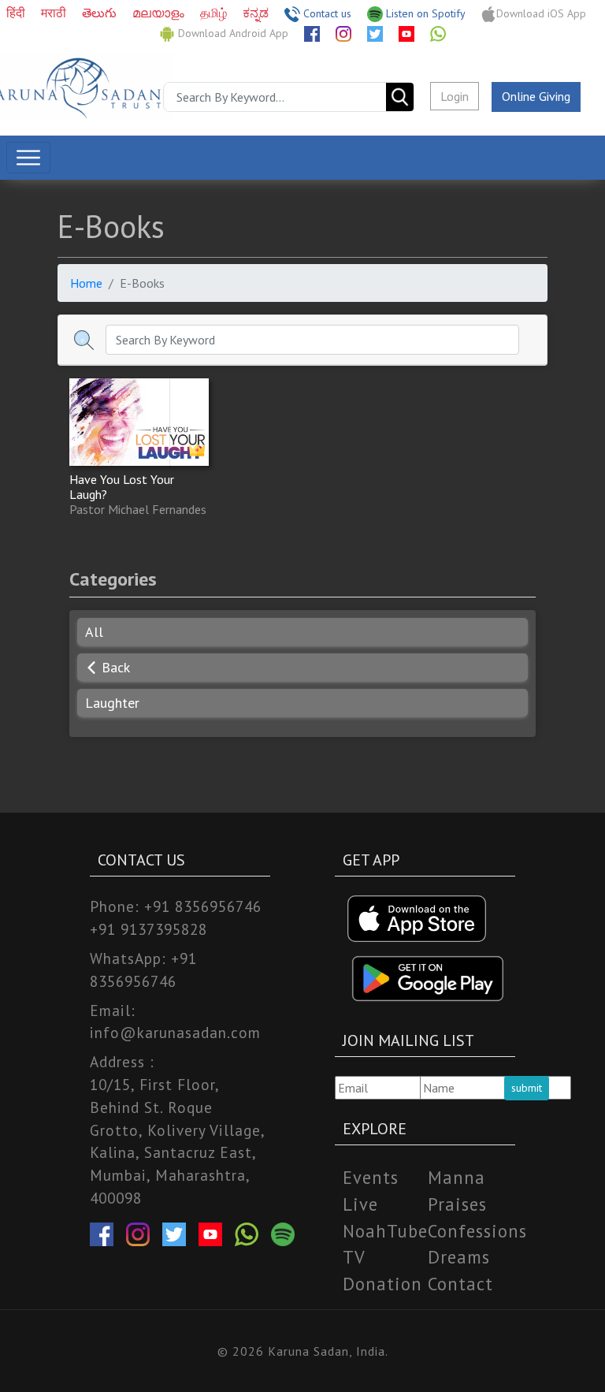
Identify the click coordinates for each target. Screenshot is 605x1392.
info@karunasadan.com (175, 1032)
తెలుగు (101, 12)
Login (454, 96)
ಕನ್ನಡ (257, 12)
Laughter (112, 703)
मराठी (55, 12)
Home (86, 283)
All (94, 632)
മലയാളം (159, 12)
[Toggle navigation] (28, 157)
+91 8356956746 (203, 906)
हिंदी (17, 12)
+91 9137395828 (148, 929)
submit (526, 1088)
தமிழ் (215, 12)
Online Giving (536, 96)
